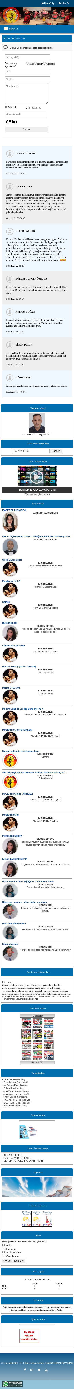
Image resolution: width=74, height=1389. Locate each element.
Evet (31, 63)
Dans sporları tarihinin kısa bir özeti (45, 566)
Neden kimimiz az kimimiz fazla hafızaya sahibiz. (45, 929)
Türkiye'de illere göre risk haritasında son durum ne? (45, 950)
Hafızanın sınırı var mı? (14, 923)
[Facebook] (26, 1370)
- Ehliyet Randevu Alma (13, 1088)
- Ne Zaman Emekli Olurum (15, 1085)
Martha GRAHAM (11, 688)
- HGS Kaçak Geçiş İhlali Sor (16, 1100)
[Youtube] (47, 1370)
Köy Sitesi (67, 1363)
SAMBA (6, 602)
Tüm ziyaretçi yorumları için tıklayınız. (20, 999)
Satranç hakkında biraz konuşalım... (20, 751)
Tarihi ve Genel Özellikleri (45, 608)
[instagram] (33, 1370)
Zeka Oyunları (45, 778)
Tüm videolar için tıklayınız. (38, 494)
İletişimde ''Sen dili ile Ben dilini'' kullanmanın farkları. (45, 864)
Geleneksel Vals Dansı (13, 645)
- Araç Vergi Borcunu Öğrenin (16, 1091)
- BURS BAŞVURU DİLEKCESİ (17, 1158)
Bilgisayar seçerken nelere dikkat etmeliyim (24, 902)
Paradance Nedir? (11, 581)
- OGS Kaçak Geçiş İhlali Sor (16, 1103)
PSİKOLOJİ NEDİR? (12, 836)
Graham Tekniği (45, 693)
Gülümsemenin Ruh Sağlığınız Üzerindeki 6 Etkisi (28, 881)
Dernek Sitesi (53, 1363)
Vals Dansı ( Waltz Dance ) (45, 651)
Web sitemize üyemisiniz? (11, 65)
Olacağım (50, 63)
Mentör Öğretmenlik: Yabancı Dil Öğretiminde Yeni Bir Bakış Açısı (36, 536)
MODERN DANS (10, 815)
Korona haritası (10, 944)
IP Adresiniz (11, 107)
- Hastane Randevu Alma (14, 1105)
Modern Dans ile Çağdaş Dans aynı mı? (22, 709)
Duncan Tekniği (45, 672)
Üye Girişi (49, 3)
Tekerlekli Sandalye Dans (45, 587)
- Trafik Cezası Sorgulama (14, 1097)
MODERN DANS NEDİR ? (45, 821)
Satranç (45, 757)
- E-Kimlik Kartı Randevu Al (15, 1082)
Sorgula (56, 450)
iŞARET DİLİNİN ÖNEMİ (14, 510)
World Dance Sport (12, 560)
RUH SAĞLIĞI (9, 623)
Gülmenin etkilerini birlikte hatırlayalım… (46, 887)
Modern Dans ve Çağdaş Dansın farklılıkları (45, 715)
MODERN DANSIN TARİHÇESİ (17, 794)
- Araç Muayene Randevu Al (15, 1094)
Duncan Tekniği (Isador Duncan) (19, 667)
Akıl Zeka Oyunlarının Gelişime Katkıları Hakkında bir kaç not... (34, 772)
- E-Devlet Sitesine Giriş (13, 1079)
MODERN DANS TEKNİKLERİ (17, 730)
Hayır (40, 63)
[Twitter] (40, 1370)
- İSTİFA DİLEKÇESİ (12, 1155)
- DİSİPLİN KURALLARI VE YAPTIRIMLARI (22, 1161)
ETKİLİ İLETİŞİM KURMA (14, 859)
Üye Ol (65, 3)
